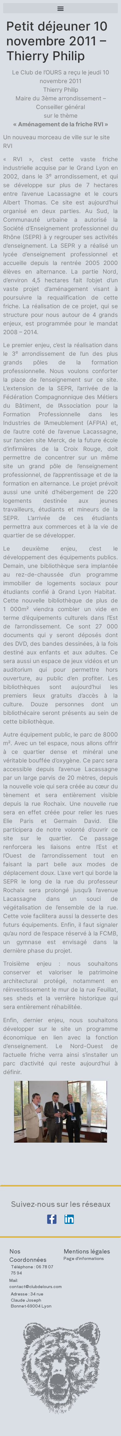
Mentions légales (87, 1251)
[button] (60, 8)
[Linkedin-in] (69, 1219)
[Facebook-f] (51, 1219)
